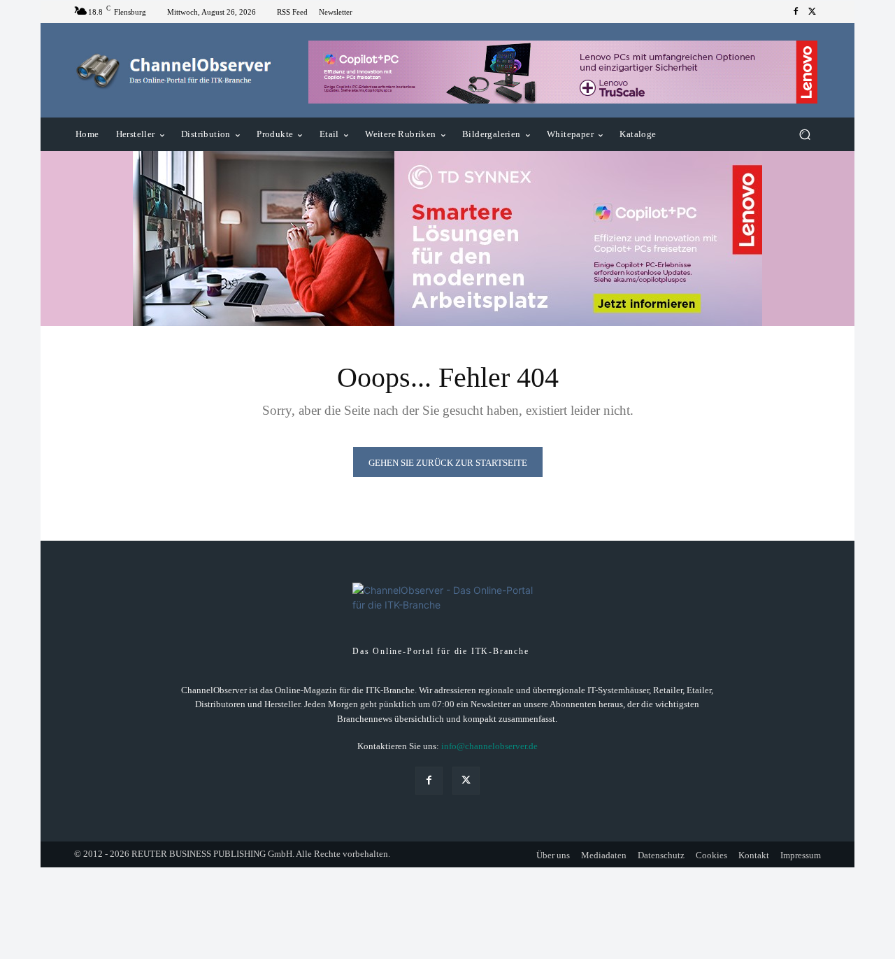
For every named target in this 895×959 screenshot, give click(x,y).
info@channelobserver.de (489, 746)
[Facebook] (795, 11)
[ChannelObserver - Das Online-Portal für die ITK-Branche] (174, 71)
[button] (804, 134)
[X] (812, 11)
